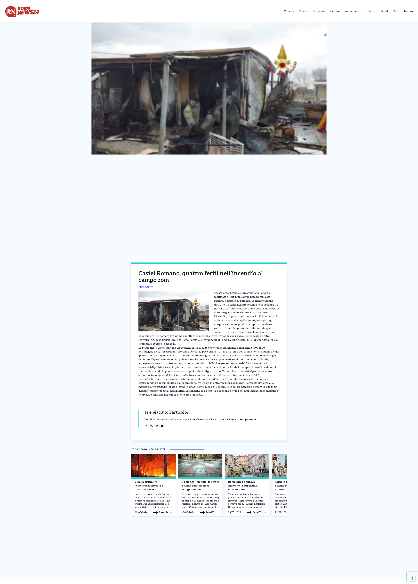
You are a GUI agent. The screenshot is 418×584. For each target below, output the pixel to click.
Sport (384, 11)
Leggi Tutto (165, 512)
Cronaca (289, 11)
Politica (303, 11)
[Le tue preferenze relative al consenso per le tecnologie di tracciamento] (412, 578)
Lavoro (408, 11)
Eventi (372, 11)
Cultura (335, 11)
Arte (396, 11)
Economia (319, 11)
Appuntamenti (354, 11)
